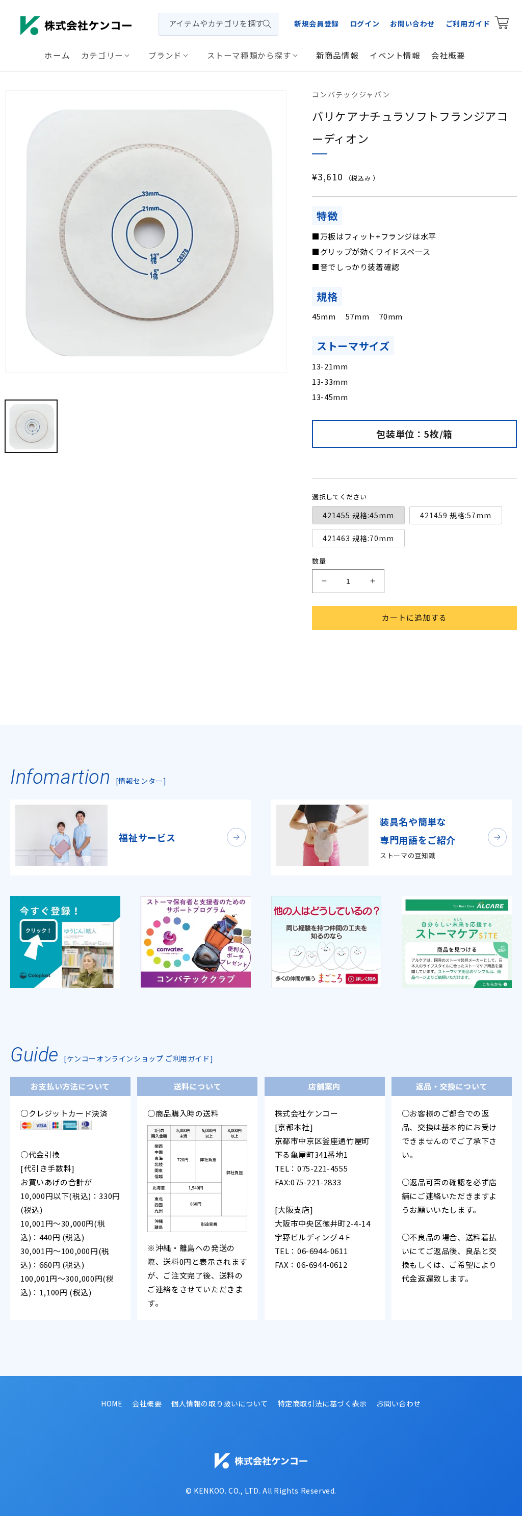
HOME (111, 1403)
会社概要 (147, 1403)
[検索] (267, 24)
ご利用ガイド (468, 23)
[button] (109, 55)
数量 (319, 561)
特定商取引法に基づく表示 (322, 1403)
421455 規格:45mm (358, 515)
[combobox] (218, 24)
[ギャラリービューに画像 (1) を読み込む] (31, 426)
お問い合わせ (412, 23)
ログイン (364, 23)
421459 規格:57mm (455, 515)
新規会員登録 (316, 23)
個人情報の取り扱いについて (219, 1403)
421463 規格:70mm (358, 538)
